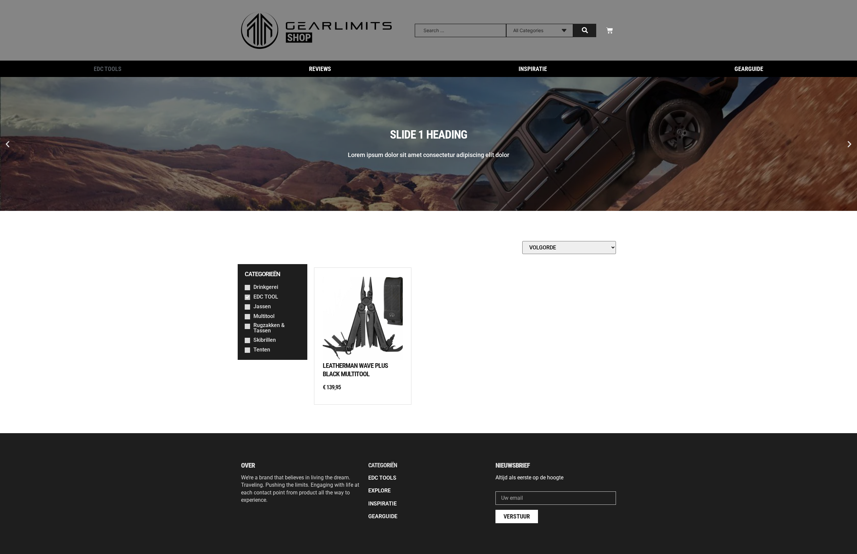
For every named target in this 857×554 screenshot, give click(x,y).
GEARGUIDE (748, 68)
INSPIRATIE (533, 68)
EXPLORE (379, 490)
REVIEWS (320, 68)
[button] (7, 144)
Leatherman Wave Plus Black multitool (355, 370)
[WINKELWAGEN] (609, 30)
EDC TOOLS (108, 68)
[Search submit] (584, 30)
